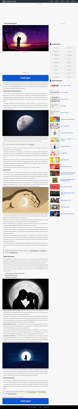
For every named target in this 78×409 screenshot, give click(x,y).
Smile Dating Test (34, 250)
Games (57, 1)
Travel (69, 77)
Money (73, 1)
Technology (56, 77)
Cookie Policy (46, 407)
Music (67, 1)
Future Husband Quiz (32, 391)
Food (69, 59)
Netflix (56, 66)
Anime (51, 1)
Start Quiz (25, 78)
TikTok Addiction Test (13, 252)
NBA (69, 73)
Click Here (32, 144)
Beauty (56, 51)
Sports (56, 73)
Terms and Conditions (32, 407)
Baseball (69, 51)
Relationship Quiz (42, 391)
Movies (62, 1)
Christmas (56, 55)
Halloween (56, 62)
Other (69, 69)
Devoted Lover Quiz (12, 393)
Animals (69, 48)
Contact (40, 407)
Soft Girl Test (43, 250)
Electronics (69, 55)
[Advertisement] (39, 13)
